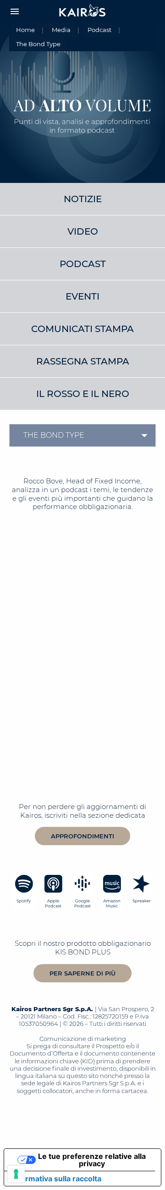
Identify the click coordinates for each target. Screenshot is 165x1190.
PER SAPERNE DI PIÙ (83, 973)
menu (14, 11)
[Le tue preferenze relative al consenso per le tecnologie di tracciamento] (16, 1174)
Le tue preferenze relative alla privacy (92, 1160)
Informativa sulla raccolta (56, 1178)
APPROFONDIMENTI (82, 836)
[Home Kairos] (82, 11)
